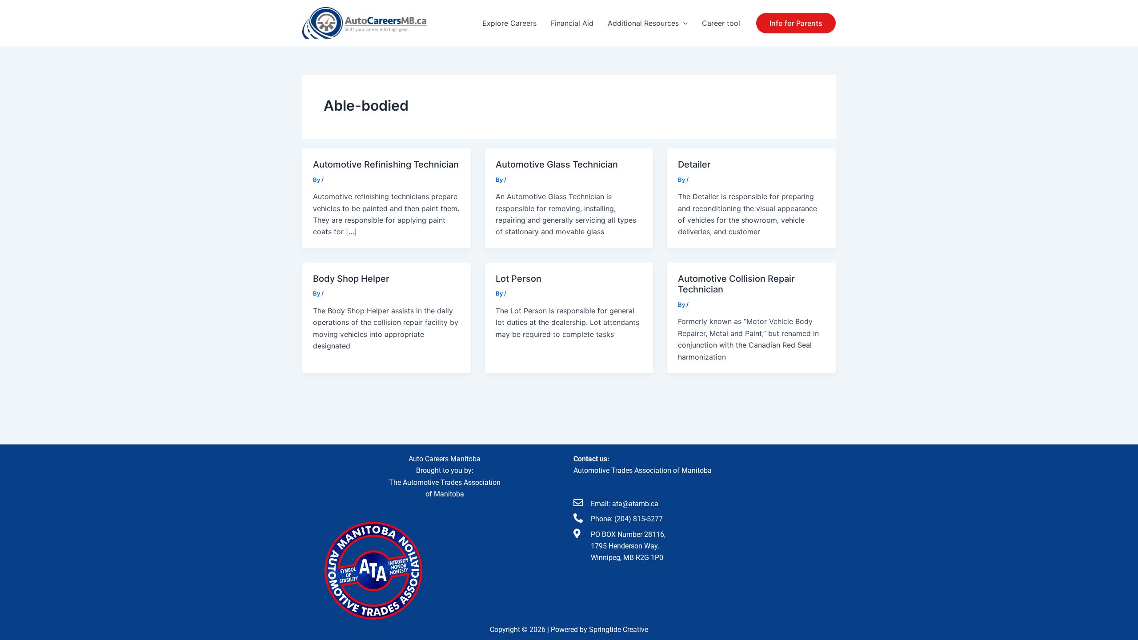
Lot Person (518, 278)
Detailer (694, 164)
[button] (683, 23)
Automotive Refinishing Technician (386, 164)
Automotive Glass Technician (557, 164)
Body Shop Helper (351, 278)
